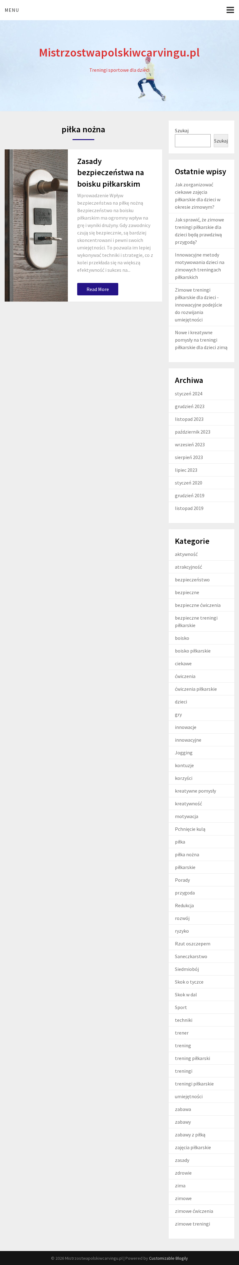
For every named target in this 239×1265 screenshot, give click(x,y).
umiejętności (189, 1096)
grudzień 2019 (189, 495)
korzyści (183, 778)
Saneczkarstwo (191, 956)
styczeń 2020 (188, 483)
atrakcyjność (188, 567)
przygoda (185, 893)
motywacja (186, 816)
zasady (182, 1160)
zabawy (183, 1122)
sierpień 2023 (189, 457)
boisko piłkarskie (193, 651)
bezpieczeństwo (192, 579)
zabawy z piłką (190, 1134)
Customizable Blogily (168, 1258)
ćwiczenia (185, 676)
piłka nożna (187, 854)
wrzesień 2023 (190, 444)
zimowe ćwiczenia (194, 1211)
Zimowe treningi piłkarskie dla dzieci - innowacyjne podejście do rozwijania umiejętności (198, 305)
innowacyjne (188, 740)
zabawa (183, 1109)
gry (178, 714)
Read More (98, 289)
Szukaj (182, 130)
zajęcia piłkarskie (193, 1147)
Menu (12, 10)
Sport (181, 1007)
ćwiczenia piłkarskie (196, 689)
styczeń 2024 (188, 393)
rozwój (182, 918)
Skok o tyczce (189, 982)
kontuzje (184, 765)
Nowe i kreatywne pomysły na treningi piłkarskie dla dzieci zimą (201, 339)
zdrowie (183, 1173)
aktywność (186, 554)
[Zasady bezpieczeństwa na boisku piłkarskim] (36, 225)
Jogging (184, 752)
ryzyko (182, 931)
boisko (182, 638)
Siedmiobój (187, 969)
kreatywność (188, 803)
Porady (182, 880)
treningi (183, 1071)
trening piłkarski (192, 1058)
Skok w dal (186, 994)
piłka (180, 842)
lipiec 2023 (186, 470)
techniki (183, 1020)
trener (182, 1033)
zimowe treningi (192, 1224)
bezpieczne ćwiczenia (198, 605)
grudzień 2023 (189, 406)
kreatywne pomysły (195, 791)
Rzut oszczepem (192, 943)
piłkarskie (185, 867)
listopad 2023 (189, 419)
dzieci (181, 701)
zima (180, 1185)
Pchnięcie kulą (190, 829)
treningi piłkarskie (194, 1084)
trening (183, 1045)
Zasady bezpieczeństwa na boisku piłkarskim (110, 172)
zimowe (183, 1198)
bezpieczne (187, 592)
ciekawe (183, 663)
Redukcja (184, 905)
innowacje (185, 727)
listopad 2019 (189, 508)
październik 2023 (192, 432)
